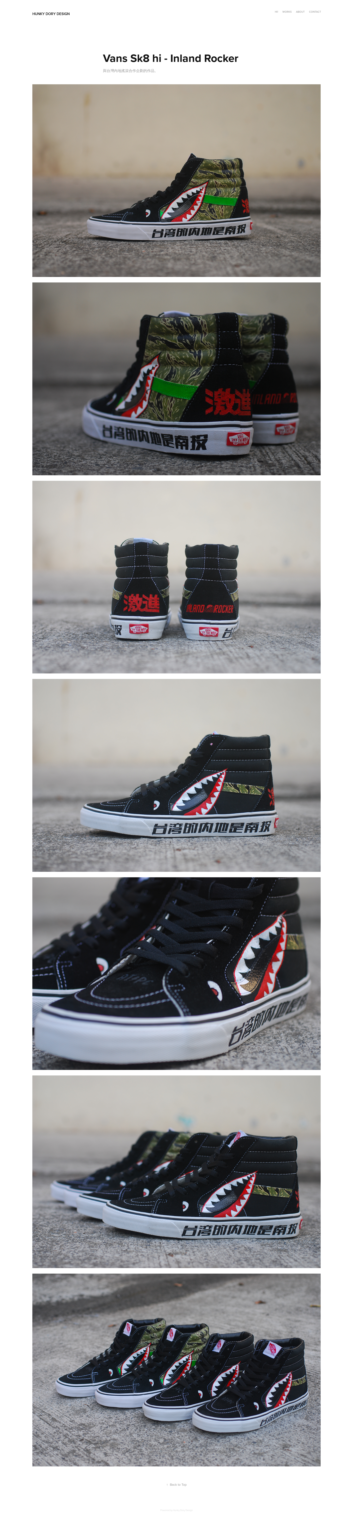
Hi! (276, 12)
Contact (315, 12)
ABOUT (300, 12)
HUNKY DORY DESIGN (51, 13)
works (287, 12)
